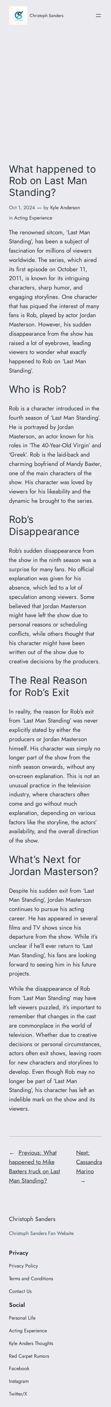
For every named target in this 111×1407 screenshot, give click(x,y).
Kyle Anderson (65, 207)
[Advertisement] (55, 92)
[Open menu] (98, 15)
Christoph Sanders (47, 15)
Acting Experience (33, 217)
